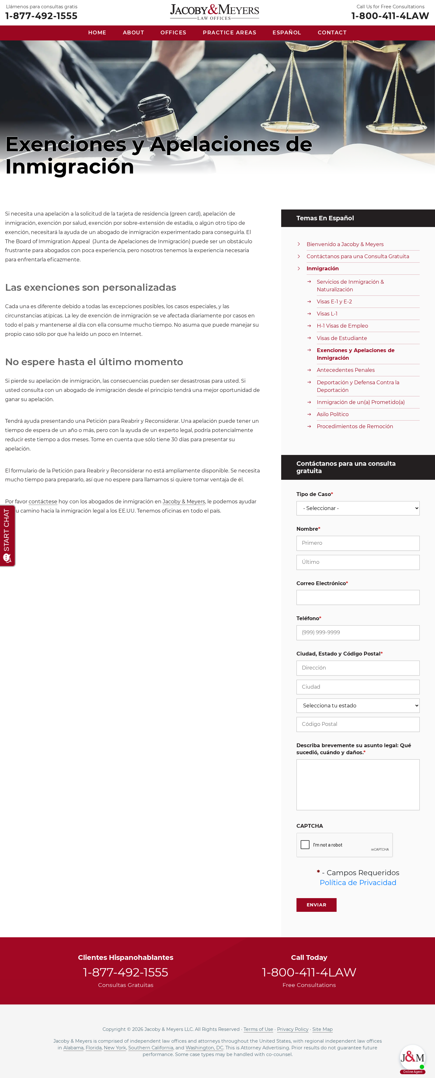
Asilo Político (333, 414)
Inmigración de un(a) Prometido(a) (361, 402)
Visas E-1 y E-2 (334, 302)
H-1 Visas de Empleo (342, 326)
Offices (173, 33)
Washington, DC (204, 1048)
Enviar (316, 905)
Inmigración (323, 269)
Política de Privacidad (358, 882)
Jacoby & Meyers (184, 502)
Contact (332, 33)
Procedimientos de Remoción (355, 426)
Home (97, 33)
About (134, 33)
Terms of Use (258, 1029)
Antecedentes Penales (346, 370)
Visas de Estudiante (342, 338)
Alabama (73, 1048)
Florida (94, 1048)
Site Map (322, 1029)
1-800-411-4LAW (391, 15)
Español (287, 33)
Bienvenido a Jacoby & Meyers (345, 244)
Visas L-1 (327, 314)
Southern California (150, 1048)
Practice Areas (229, 33)
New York (115, 1048)
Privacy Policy (293, 1029)
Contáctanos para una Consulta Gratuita (358, 256)
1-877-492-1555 (41, 15)
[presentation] (344, 845)
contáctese (43, 502)
